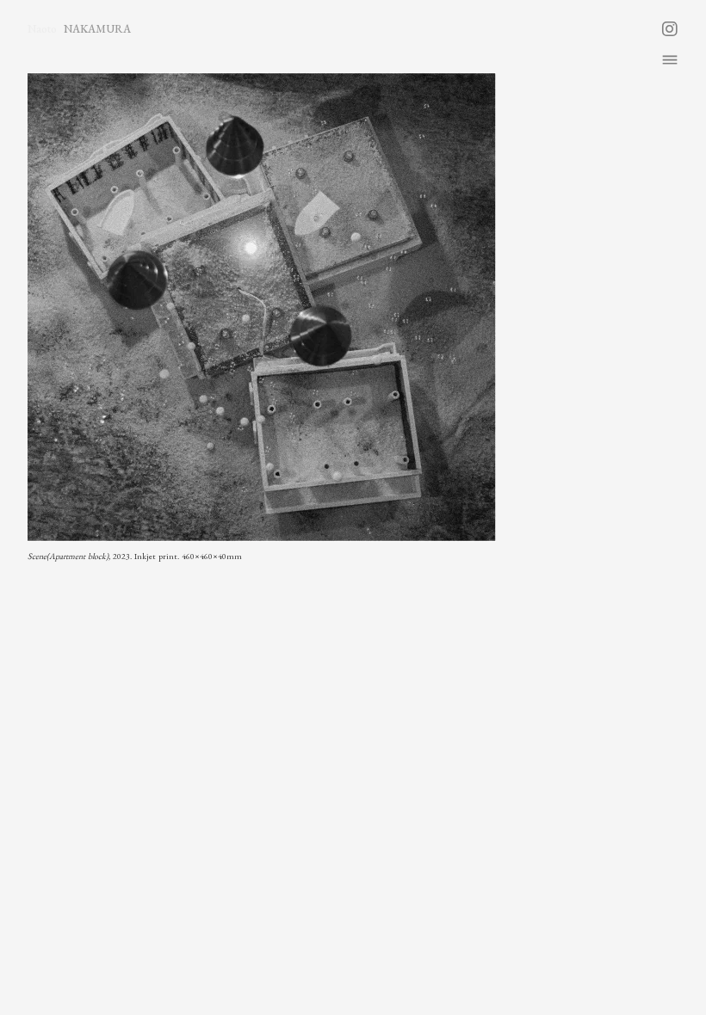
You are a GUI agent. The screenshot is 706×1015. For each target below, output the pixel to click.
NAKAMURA (97, 29)
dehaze (669, 60)
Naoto (42, 29)
